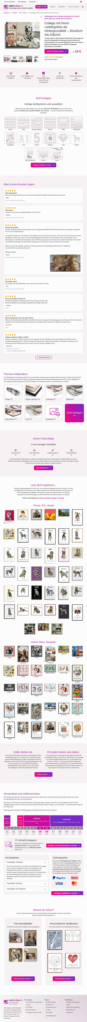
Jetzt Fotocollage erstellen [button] (55, 51)
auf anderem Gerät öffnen (34, 1002)
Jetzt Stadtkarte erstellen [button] (63, 978)
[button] (7, 59)
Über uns (50, 1004)
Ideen (29, 1004)
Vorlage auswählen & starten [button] (42, 165)
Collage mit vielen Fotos (34, 1012)
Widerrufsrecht (70, 1010)
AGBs (68, 1004)
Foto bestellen (31, 1010)
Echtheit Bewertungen (73, 1002)
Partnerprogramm (51, 1015)
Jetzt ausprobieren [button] (42, 468)
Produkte (30, 1007)
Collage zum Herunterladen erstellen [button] (63, 845)
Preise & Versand (73, 6)
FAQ (48, 1010)
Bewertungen (51, 1002)
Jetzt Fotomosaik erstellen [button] (22, 978)
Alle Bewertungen (44, 357)
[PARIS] (43, 153)
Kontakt (49, 1012)
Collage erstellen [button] (42, 774)
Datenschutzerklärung (73, 1007)
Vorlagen (52, 6)
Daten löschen (51, 1007)
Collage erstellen (41, 6)
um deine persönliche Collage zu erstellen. (50, 498)
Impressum (69, 1012)
